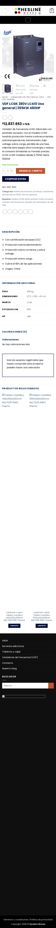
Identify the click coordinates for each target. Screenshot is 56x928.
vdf (48, 202)
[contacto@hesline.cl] (26, 3)
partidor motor (37, 199)
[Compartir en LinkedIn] (30, 211)
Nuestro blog (9, 668)
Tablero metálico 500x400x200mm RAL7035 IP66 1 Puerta (41, 618)
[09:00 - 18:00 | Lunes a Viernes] (30, 3)
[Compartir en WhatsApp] (4, 211)
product (49, 199)
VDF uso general (29, 194)
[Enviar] (51, 685)
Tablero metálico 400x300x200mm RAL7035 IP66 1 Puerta (14, 618)
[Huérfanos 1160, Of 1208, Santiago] (21, 3)
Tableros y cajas (11, 651)
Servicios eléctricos (13, 646)
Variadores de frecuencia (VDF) (27, 97)
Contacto (7, 663)
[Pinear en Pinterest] (25, 211)
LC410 (21, 199)
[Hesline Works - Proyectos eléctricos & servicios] (28, 10)
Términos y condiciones (16, 919)
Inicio (5, 97)
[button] (52, 11)
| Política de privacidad (41, 919)
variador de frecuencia (13, 202)
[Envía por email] (20, 211)
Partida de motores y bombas (28, 191)
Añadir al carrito (30, 170)
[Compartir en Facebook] (10, 211)
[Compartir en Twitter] (15, 211)
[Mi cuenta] (4, 11)
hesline (14, 199)
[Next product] (4, 117)
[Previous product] (10, 117)
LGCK (27, 199)
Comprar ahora (15, 178)
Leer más (14, 626)
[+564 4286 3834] (34, 3)
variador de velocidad (35, 202)
